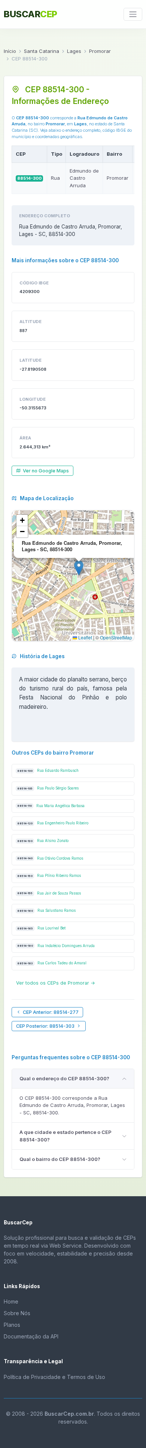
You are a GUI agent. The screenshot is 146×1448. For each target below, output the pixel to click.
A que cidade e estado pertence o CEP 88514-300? (65, 1136)
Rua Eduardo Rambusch (48, 770)
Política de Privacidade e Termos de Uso (54, 1377)
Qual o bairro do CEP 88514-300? (59, 1159)
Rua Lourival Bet (41, 928)
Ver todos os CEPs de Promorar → (55, 983)
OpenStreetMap (116, 637)
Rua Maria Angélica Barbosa (51, 806)
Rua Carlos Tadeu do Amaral (51, 963)
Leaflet (84, 637)
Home (11, 1301)
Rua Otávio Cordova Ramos (50, 858)
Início (10, 51)
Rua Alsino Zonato (43, 841)
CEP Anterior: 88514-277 (51, 1012)
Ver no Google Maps (46, 471)
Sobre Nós (17, 1313)
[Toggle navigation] (133, 14)
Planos (12, 1325)
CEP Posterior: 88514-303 (45, 1026)
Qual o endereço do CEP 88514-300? (64, 1078)
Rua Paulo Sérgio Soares (48, 788)
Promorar (100, 51)
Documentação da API (31, 1336)
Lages (74, 51)
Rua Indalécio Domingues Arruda (56, 946)
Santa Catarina (41, 51)
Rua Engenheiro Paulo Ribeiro (52, 823)
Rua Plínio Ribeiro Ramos (49, 876)
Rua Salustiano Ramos (46, 910)
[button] (78, 568)
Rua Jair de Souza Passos (49, 893)
